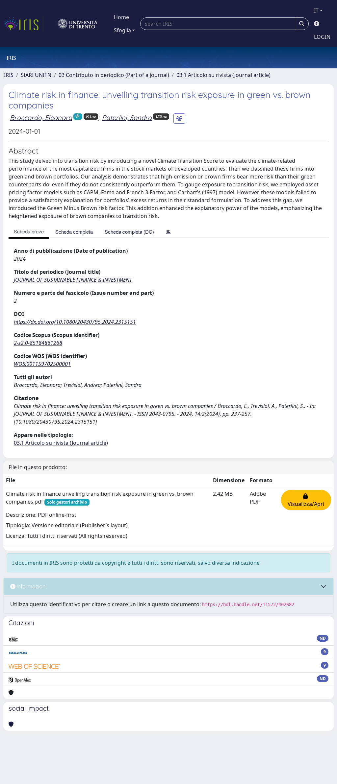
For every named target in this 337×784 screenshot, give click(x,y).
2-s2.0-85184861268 (38, 342)
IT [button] (316, 10)
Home (121, 17)
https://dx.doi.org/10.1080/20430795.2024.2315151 (75, 321)
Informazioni (30, 586)
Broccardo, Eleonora (41, 117)
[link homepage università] (77, 24)
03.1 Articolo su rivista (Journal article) (223, 75)
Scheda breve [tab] (29, 231)
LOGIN (322, 36)
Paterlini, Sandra (127, 117)
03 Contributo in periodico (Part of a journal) (114, 75)
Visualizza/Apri (306, 500)
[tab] (168, 231)
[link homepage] (24, 24)
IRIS (8, 75)
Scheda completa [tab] (74, 231)
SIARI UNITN (36, 75)
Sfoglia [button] (122, 30)
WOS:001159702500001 (42, 364)
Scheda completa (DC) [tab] (129, 231)
